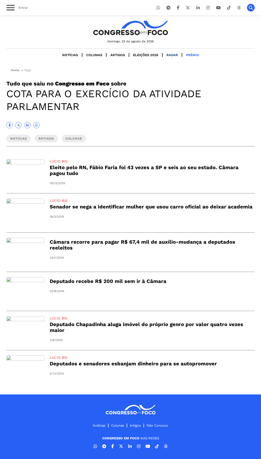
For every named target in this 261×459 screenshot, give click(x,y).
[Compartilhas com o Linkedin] (27, 125)
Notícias (70, 55)
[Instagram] (208, 7)
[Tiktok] (229, 7)
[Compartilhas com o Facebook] (9, 125)
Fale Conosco (157, 425)
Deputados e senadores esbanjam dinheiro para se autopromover (133, 364)
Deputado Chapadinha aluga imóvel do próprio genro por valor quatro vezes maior (146, 327)
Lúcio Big (59, 161)
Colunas (94, 55)
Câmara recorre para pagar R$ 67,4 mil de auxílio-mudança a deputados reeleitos (142, 245)
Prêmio (192, 55)
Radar (172, 55)
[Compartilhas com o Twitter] (18, 125)
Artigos (117, 55)
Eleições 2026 (145, 55)
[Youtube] (218, 7)
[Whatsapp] (158, 7)
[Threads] (239, 7)
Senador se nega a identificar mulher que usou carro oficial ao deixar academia (151, 207)
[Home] (130, 27)
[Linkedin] (198, 7)
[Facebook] (178, 7)
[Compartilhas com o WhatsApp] (36, 125)
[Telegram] (168, 7)
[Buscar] (251, 7)
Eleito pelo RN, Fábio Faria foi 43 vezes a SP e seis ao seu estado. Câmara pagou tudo (144, 170)
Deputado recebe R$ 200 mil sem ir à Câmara (108, 281)
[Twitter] (188, 7)
